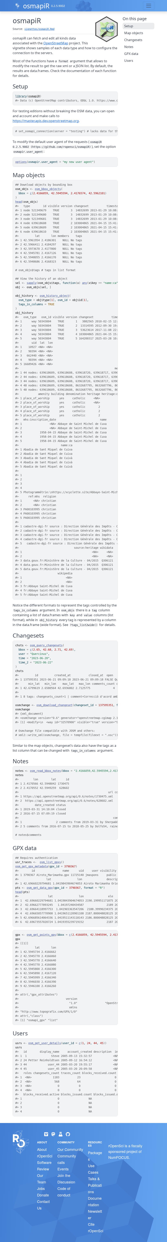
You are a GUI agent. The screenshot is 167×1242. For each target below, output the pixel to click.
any (84, 283)
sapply (31, 283)
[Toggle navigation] (148, 6)
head (18, 201)
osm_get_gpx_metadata (31, 866)
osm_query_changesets (46, 645)
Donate (43, 1194)
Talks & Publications (95, 1185)
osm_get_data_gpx (40, 887)
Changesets (133, 40)
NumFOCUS (118, 1157)
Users (128, 60)
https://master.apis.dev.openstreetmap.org (46, 121)
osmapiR (36, 6)
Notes (128, 47)
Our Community (70, 1149)
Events (63, 1168)
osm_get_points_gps (41, 934)
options (21, 162)
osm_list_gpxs (50, 862)
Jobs (41, 1188)
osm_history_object (54, 295)
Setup (128, 26)
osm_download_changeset (54, 705)
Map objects (133, 33)
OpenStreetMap (55, 43)
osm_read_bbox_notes (45, 770)
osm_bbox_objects (48, 189)
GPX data (131, 53)
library (21, 96)
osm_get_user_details (44, 1043)
